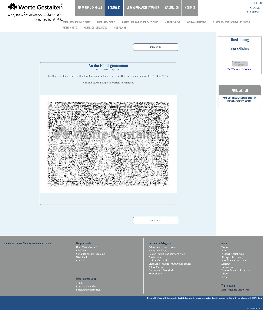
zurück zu (155, 46)
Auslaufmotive (157, 257)
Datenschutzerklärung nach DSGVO (236, 272)
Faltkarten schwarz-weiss (162, 247)
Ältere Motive (156, 267)
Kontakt (80, 260)
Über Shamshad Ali (86, 247)
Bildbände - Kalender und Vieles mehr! (170, 263)
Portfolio (81, 250)
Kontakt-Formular (86, 286)
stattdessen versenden (239, 64)
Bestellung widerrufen (88, 289)
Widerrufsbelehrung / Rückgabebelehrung (233, 255)
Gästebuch (82, 257)
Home (224, 247)
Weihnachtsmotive (159, 260)
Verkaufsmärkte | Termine (90, 253)
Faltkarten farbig (158, 250)
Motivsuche (155, 273)
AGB (223, 250)
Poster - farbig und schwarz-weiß (167, 253)
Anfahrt (80, 283)
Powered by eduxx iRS (253, 308)
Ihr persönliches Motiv (161, 270)
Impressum (227, 267)
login (224, 277)
